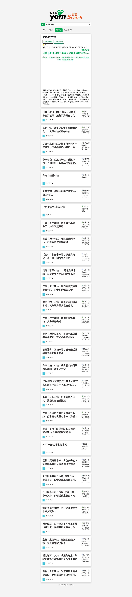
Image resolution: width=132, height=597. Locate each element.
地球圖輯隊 (68, 30)
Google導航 (59, 41)
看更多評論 (85, 50)
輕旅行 (58, 30)
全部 (44, 30)
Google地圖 (48, 41)
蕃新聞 (51, 30)
